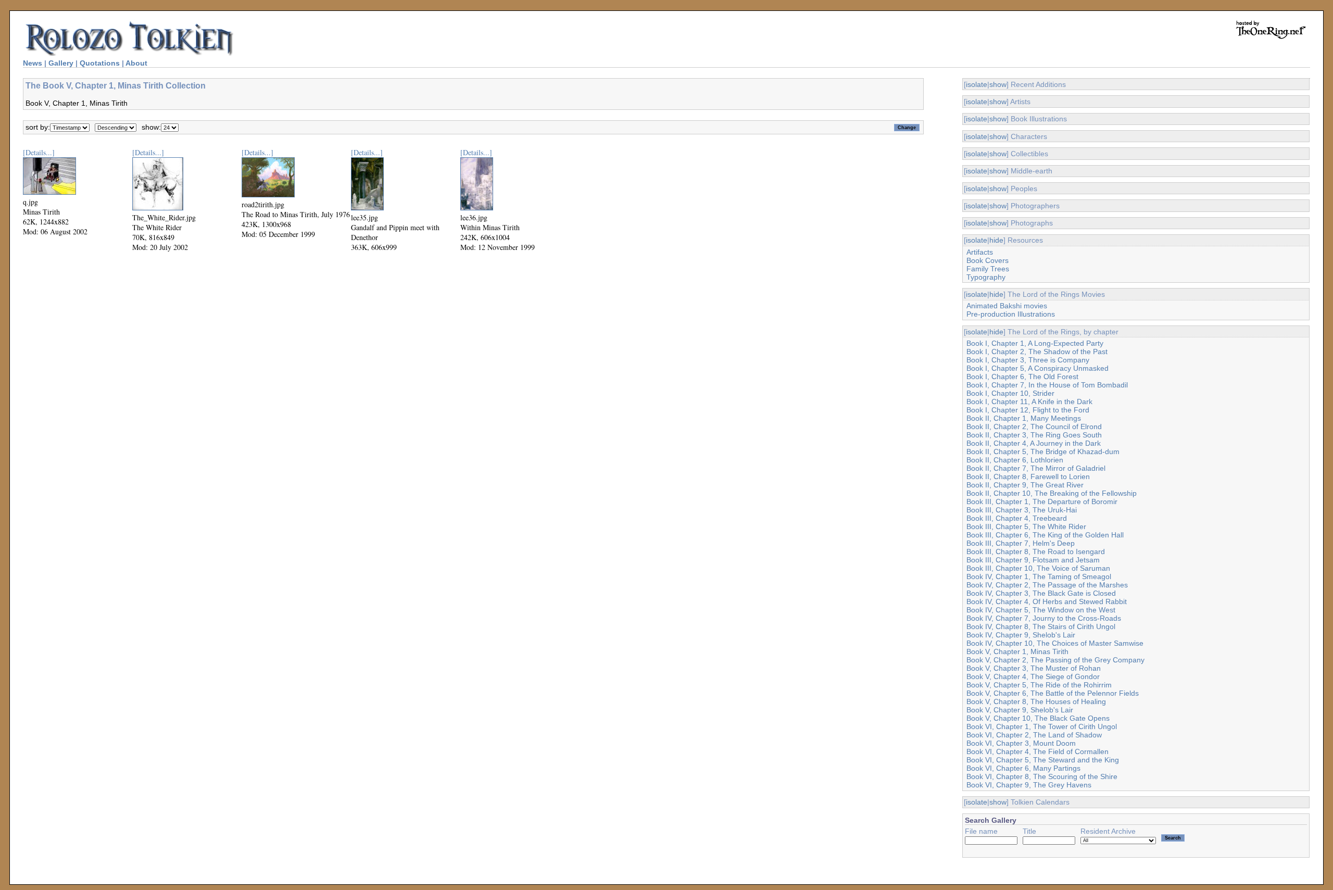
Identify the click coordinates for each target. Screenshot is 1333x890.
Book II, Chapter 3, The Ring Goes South (1034, 435)
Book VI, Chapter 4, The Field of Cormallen (1037, 751)
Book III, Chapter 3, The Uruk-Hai (1021, 510)
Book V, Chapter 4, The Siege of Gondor (1033, 676)
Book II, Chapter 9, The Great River (1025, 485)
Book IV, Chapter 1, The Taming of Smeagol (1038, 576)
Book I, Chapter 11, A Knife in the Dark (1029, 401)
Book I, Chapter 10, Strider (1010, 393)
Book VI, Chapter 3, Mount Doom (1021, 743)
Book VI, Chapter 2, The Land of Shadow (1034, 735)
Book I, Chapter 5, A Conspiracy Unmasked (1037, 368)
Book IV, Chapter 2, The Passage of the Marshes (1047, 585)
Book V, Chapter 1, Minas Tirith (1017, 651)
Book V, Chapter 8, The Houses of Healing (1036, 701)
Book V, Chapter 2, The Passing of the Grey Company (1055, 660)
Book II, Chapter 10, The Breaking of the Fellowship (1051, 493)
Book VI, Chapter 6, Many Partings (1023, 768)
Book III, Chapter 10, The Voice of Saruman (1038, 568)
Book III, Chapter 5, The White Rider (1026, 526)
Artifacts (979, 252)
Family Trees (987, 269)
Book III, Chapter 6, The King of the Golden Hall (1045, 535)
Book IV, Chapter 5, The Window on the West (1040, 610)
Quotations (100, 63)
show (998, 84)
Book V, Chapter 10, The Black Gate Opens (1038, 718)
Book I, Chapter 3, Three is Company (1027, 360)
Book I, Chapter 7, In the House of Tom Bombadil (1047, 385)
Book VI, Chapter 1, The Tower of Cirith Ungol (1041, 726)
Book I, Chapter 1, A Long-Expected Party (1034, 343)
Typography (985, 277)
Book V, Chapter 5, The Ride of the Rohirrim (1039, 685)
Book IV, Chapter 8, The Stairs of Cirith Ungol (1040, 626)
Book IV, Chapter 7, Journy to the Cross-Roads (1043, 618)
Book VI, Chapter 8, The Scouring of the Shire (1041, 776)
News (32, 63)
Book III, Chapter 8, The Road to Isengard (1035, 551)
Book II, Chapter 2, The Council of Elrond (1034, 426)
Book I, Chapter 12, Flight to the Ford (1027, 410)
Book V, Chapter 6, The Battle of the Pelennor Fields (1052, 693)
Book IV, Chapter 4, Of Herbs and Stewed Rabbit (1046, 601)
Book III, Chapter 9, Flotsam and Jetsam (1033, 560)
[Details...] (39, 152)
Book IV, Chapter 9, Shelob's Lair (1020, 635)
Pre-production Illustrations (1010, 314)
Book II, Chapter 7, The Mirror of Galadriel (1035, 468)
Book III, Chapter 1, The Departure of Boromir (1041, 501)
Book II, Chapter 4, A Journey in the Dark (1033, 443)
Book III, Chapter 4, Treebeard (1016, 518)
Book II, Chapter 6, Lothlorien (1014, 460)
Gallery (60, 63)
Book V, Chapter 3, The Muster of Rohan (1033, 668)
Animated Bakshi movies (1006, 306)
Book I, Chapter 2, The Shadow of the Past (1037, 351)
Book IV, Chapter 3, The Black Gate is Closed (1041, 593)
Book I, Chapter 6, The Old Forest (1022, 376)
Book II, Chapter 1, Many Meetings (1023, 418)
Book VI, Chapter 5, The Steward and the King (1042, 760)
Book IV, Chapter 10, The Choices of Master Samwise (1054, 643)
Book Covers (987, 260)
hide (996, 240)
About (136, 63)
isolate (976, 84)
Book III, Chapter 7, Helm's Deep (1020, 543)
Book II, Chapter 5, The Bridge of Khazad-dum (1043, 451)
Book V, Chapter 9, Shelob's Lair (1019, 710)
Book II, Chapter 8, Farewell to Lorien (1028, 476)
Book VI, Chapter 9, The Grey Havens (1028, 785)
